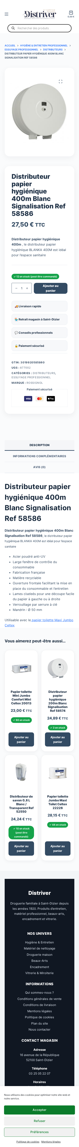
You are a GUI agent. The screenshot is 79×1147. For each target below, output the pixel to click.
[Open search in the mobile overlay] (39, 28)
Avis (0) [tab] (39, 467)
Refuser (39, 1121)
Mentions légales (51, 1141)
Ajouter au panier (51, 288)
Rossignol (35, 382)
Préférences (39, 1132)
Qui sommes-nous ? (39, 992)
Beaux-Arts (39, 961)
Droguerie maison (39, 954)
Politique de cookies (27, 1141)
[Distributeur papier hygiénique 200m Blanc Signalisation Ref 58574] (57, 670)
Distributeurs (44, 373)
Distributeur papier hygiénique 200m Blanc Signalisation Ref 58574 (58, 701)
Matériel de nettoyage (39, 948)
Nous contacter (39, 1029)
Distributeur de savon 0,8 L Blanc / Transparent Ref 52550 (21, 804)
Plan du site (39, 1023)
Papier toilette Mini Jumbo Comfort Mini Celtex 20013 (21, 697)
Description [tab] (39, 445)
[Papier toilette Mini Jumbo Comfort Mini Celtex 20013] (21, 670)
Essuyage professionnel (31, 377)
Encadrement (39, 967)
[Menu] (6, 14)
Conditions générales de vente (39, 999)
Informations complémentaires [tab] (39, 456)
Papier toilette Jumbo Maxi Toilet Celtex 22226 (57, 802)
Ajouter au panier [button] (21, 739)
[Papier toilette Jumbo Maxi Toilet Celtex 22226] (57, 775)
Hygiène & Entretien (39, 942)
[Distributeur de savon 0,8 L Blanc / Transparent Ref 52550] (21, 775)
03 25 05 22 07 (39, 1073)
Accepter (39, 1110)
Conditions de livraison (39, 1005)
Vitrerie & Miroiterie (39, 973)
